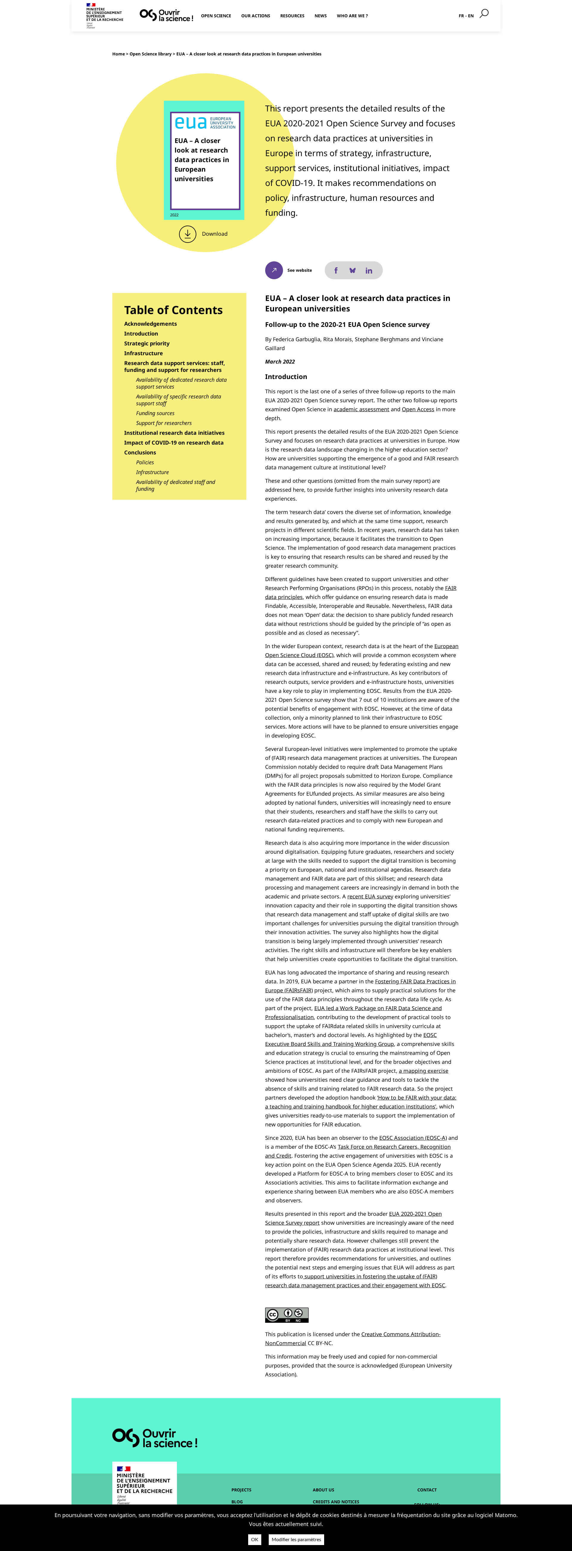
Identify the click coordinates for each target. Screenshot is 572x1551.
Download (214, 233)
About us (323, 1490)
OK (254, 1539)
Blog (237, 1502)
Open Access (418, 409)
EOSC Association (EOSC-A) (413, 1137)
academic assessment (361, 409)
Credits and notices (336, 1502)
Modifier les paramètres (296, 1539)
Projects (241, 1490)
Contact (427, 1490)
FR (461, 15)
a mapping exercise (423, 1070)
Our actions (255, 15)
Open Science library (151, 54)
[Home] (166, 15)
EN (471, 15)
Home (118, 54)
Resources (292, 15)
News (321, 15)
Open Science (216, 15)
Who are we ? (352, 15)
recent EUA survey (370, 896)
